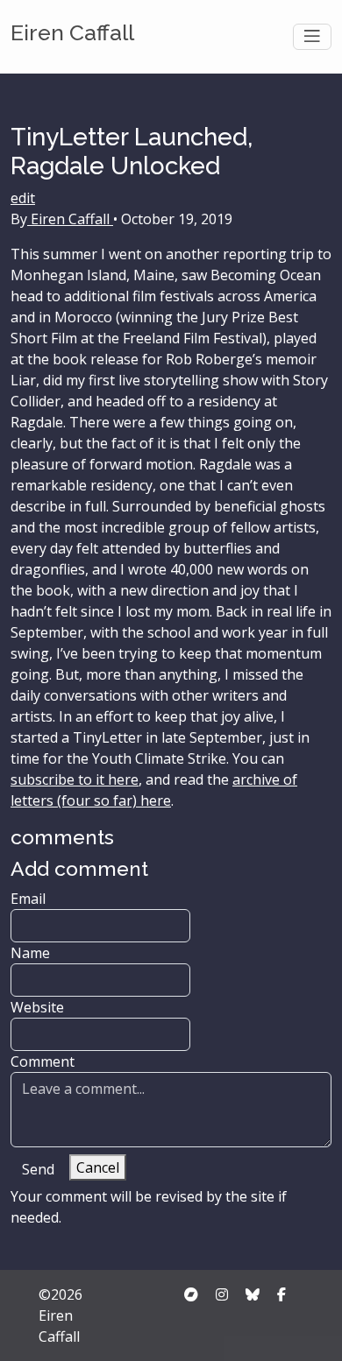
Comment (43, 1061)
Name (30, 953)
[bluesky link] (253, 1294)
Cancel (97, 1167)
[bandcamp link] (191, 1294)
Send (38, 1169)
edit (23, 198)
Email (28, 898)
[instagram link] (222, 1294)
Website (37, 1007)
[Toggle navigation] (312, 37)
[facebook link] (281, 1294)
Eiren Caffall (72, 33)
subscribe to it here (75, 779)
